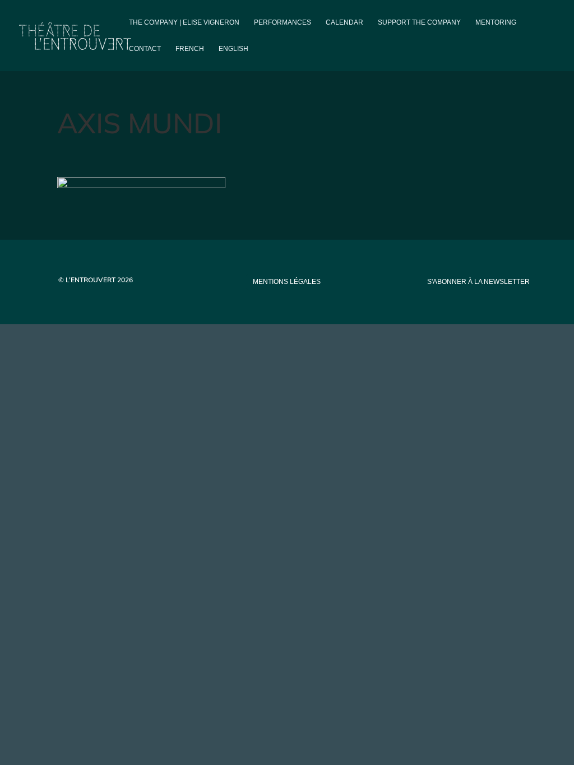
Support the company (419, 22)
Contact (145, 49)
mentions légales (287, 282)
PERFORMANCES (282, 22)
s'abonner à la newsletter (478, 282)
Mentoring (495, 22)
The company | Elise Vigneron (184, 22)
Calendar (344, 22)
